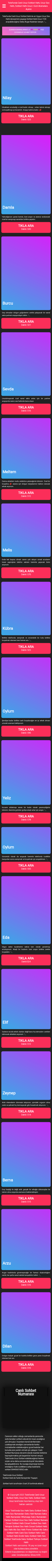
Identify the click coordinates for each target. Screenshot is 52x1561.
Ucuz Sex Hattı (26, 1520)
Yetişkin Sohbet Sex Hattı (17, 1526)
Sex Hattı (8, 1529)
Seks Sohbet (35, 1510)
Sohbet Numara (40, 1520)
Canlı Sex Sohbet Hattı (29, 1533)
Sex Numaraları (17, 1514)
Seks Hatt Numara (33, 1514)
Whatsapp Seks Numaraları (33, 1517)
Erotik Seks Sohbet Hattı (30, 1536)
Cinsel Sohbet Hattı (15, 1523)
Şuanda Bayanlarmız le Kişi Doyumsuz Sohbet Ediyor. (26, 31)
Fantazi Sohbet (12, 1520)
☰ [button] (4, 6)
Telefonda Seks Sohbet (22, 1539)
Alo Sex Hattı (19, 1529)
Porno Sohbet (32, 1529)
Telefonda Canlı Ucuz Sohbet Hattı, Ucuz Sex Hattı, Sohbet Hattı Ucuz (26, 1498)
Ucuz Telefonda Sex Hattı (17, 1510)
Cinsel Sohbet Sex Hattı (35, 1523)
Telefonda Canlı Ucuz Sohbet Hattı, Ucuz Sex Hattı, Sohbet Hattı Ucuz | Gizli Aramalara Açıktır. (28, 6)
